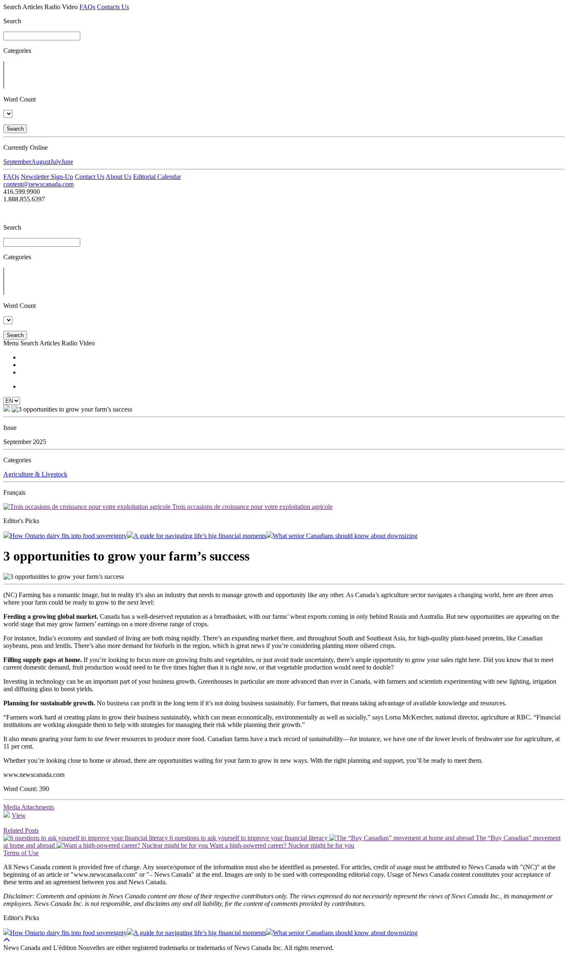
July (55, 161)
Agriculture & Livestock (35, 474)
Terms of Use (21, 852)
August (40, 161)
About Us (118, 176)
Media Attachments (28, 807)
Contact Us (89, 176)
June (67, 161)
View (19, 815)
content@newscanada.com (38, 184)
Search (15, 129)
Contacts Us (113, 6)
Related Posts (21, 830)
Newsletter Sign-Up (47, 176)
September (17, 161)
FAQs (87, 6)
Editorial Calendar (157, 176)
